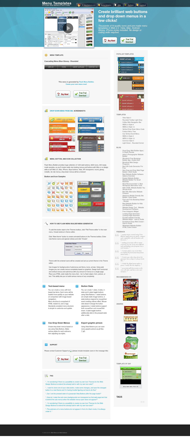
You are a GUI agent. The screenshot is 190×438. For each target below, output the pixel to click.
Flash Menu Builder (86, 82)
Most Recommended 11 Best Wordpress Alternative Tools (132, 184)
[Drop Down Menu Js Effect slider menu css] (62, 125)
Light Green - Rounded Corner (133, 143)
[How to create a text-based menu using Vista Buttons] (68, 28)
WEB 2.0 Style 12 (128, 127)
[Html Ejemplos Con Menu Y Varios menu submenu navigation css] (91, 143)
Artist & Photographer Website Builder (132, 155)
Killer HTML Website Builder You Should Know (133, 188)
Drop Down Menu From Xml (61, 111)
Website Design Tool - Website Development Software (133, 208)
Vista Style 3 (126, 117)
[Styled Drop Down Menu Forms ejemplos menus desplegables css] (62, 143)
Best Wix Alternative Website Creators (132, 192)
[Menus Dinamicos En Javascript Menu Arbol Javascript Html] (131, 102)
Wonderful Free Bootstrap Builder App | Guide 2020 (131, 159)
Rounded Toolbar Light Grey (132, 120)
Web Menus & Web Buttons (59, 433)
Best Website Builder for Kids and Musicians (132, 204)
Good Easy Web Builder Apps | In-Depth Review (133, 151)
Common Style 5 (128, 141)
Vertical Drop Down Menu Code (133, 129)
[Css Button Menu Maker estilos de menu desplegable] (91, 125)
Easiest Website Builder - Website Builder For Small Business (131, 180)
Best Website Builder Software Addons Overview (132, 175)
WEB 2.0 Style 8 (128, 124)
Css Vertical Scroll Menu (130, 134)
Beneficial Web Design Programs (130, 163)
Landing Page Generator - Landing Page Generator (131, 214)
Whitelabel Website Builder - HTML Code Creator (132, 226)
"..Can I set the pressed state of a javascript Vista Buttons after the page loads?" (73, 393)
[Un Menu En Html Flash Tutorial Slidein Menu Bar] (131, 65)
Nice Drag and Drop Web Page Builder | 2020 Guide (133, 171)
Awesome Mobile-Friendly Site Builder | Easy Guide (133, 196)
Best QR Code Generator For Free (132, 167)
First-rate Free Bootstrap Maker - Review (133, 200)
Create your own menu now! (76, 84)
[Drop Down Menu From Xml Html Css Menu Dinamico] (131, 388)
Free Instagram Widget (130, 211)
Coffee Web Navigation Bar (131, 122)
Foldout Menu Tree (129, 131)
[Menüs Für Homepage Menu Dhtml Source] (60, 197)
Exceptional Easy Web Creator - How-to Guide (133, 222)
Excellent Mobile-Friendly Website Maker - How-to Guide (133, 218)
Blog (118, 147)
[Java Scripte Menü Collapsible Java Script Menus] (91, 197)
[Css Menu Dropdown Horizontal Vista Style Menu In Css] (131, 83)
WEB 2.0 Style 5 (128, 136)
